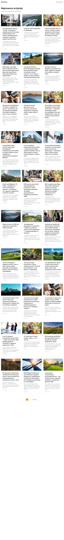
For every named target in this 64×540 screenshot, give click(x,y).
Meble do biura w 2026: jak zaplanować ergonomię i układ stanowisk (11, 226)
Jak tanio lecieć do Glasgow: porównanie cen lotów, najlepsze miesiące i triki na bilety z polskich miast (53, 70)
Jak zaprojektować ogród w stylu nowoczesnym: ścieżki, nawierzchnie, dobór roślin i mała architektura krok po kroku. (53, 266)
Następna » (35, 399)
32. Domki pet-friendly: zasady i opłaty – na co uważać (31, 338)
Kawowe (4, 2)
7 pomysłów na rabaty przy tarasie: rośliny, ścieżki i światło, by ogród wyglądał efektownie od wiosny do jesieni (53, 301)
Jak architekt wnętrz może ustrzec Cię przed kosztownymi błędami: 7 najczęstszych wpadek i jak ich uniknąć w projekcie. (11, 301)
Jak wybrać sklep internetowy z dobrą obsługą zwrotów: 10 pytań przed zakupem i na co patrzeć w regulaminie (32, 266)
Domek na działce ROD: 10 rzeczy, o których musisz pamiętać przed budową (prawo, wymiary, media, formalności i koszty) (53, 32)
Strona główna (59, 2)
